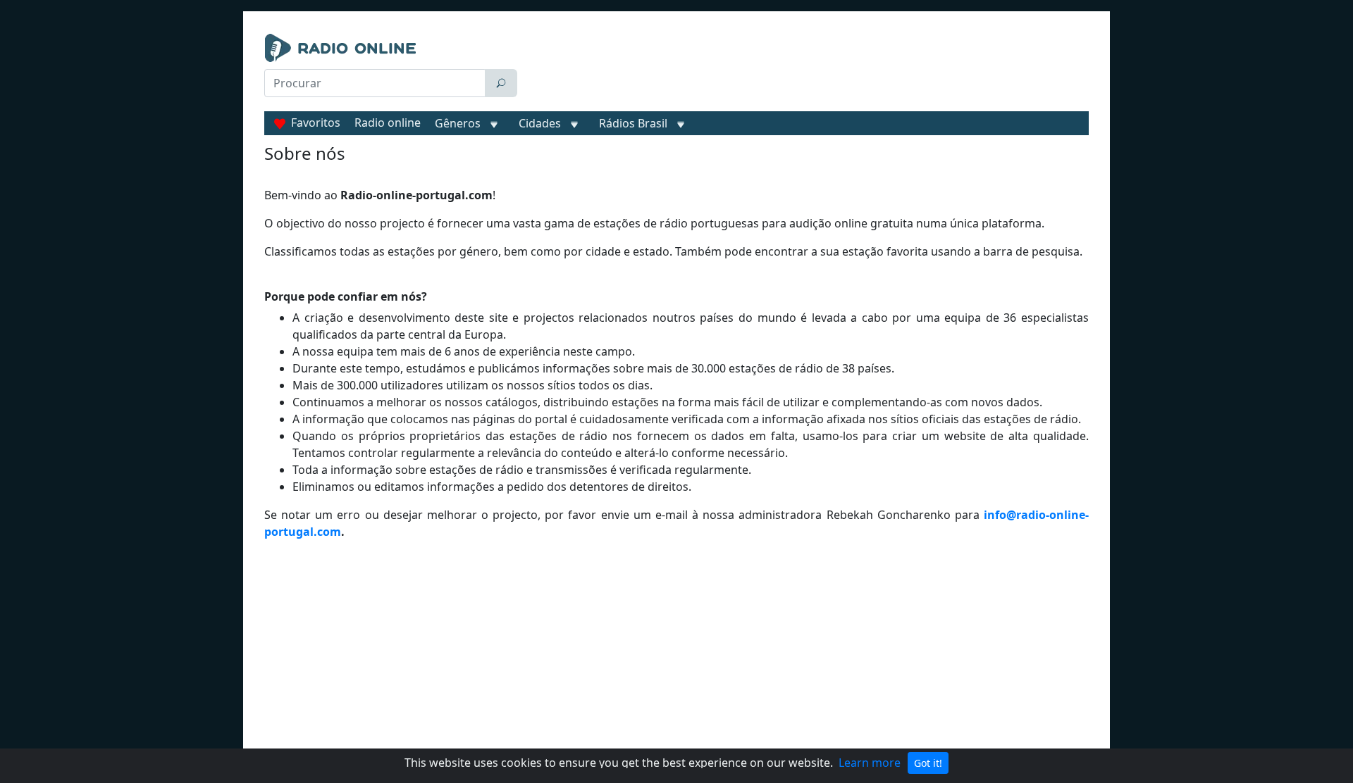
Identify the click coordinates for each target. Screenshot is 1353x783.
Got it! (928, 763)
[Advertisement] (806, 69)
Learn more (870, 762)
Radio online (387, 122)
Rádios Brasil (633, 123)
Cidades (540, 123)
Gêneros (458, 123)
